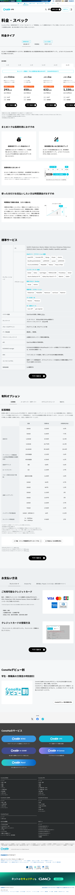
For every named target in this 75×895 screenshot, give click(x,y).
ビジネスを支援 (22, 891)
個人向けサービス (62, 891)
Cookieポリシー (59, 845)
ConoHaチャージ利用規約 (20, 844)
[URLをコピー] (43, 719)
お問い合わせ (43, 845)
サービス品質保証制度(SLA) (35, 845)
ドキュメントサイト (23, 531)
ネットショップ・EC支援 (14, 891)
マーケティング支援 (35, 891)
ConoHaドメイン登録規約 (10, 844)
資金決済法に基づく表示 (24, 845)
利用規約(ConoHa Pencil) (69, 844)
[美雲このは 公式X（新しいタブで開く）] (46, 9)
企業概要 (65, 845)
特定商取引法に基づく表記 (13, 845)
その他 (67, 891)
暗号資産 (55, 891)
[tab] (26, 43)
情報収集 (46, 891)
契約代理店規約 (4, 845)
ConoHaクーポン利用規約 (31, 844)
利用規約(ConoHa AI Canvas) (58, 844)
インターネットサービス (5, 891)
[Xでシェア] (32, 719)
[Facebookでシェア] (37, 719)
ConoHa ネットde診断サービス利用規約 (44, 844)
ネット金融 (51, 891)
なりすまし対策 (48, 862)
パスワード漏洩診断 (27, 860)
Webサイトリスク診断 (35, 860)
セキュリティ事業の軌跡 (57, 862)
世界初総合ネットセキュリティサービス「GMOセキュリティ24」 (11, 860)
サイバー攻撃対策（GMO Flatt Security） (37, 862)
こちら (42, 314)
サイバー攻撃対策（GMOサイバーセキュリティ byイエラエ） (19, 862)
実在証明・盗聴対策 (4, 862)
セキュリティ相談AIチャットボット (47, 860)
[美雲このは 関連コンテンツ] (49, 9)
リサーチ (41, 891)
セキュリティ (29, 891)
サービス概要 (70, 845)
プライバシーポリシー (51, 845)
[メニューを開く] (71, 9)
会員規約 (2, 844)
